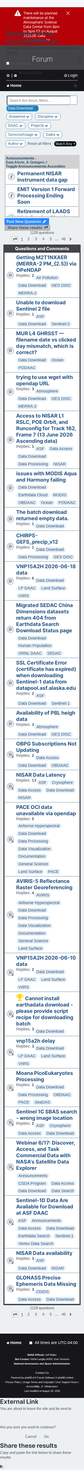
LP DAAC (27, 588)
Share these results (24, 228)
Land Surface (53, 588)
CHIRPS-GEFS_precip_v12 (37, 538)
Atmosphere (47, 391)
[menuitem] (71, 75)
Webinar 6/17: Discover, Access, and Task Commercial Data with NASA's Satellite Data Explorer (45, 1155)
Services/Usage (21, 134)
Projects (38, 125)
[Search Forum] (74, 98)
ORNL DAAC (30, 653)
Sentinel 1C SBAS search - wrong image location (46, 1114)
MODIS (59, 495)
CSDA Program (32, 1183)
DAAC (13, 125)
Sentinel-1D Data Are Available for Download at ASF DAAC (44, 1206)
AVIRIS (42, 895)
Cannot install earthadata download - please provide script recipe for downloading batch (44, 1011)
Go (46, 1437)
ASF (40, 316)
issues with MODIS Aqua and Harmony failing (46, 476)
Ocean (57, 360)
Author (13, 143)
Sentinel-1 (61, 703)
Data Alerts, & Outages (25, 162)
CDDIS (42, 1291)
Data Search (63, 1191)
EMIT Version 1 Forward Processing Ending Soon (46, 195)
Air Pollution (47, 277)
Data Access (61, 448)
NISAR (60, 464)
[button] (15, 239)
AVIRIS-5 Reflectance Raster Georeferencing (44, 884)
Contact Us (42, 1372)
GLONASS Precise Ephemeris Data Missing (46, 1281)
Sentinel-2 (61, 324)
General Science (33, 864)
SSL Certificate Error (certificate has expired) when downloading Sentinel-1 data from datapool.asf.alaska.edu (46, 675)
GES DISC (61, 285)
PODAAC (26, 367)
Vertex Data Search (35, 1243)
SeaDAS (42, 1102)
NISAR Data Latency (41, 775)
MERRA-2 (27, 293)
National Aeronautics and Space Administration (42, 1363)
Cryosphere (62, 782)
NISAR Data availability (44, 1253)
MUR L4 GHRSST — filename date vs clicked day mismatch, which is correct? (46, 343)
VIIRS (23, 595)
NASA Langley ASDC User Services (49, 1359)
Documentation (31, 856)
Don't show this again (21, 63)
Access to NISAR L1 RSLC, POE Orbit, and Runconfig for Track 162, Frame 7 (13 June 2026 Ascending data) (46, 428)
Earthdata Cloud (32, 495)
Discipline (46, 116)
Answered (17, 116)
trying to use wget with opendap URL (44, 380)
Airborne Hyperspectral (39, 826)
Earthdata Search (34, 1236)
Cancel (31, 1437)
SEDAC (54, 653)
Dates (51, 134)
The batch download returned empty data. (42, 515)
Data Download (32, 285)
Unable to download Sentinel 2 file (41, 305)
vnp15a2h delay (35, 1041)
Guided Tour (32, 73)
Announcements (32, 1175)
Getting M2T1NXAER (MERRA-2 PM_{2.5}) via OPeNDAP (46, 263)
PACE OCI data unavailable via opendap (46, 810)
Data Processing (33, 464)
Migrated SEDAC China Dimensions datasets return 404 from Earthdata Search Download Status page (44, 618)
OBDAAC (26, 502)
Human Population (35, 645)
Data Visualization (34, 849)
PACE (53, 871)
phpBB (28, 1377)
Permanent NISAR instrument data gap (42, 176)
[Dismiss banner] (68, 13)
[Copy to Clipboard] (2, 1466)
